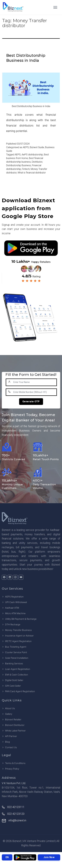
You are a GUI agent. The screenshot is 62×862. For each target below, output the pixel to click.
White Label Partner (15, 730)
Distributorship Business (18, 165)
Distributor (37, 161)
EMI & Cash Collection (16, 674)
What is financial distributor (32, 172)
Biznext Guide (37, 147)
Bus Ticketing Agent (15, 646)
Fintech (26, 169)
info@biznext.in (17, 820)
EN (7, 857)
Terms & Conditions (15, 763)
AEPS (26, 147)
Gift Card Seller (13, 685)
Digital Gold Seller (14, 680)
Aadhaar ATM (12, 607)
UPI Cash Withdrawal (16, 602)
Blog (7, 741)
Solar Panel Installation (16, 657)
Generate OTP (31, 401)
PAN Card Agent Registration (20, 691)
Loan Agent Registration (17, 669)
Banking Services (14, 663)
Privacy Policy (12, 768)
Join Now (48, 857)
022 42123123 (15, 813)
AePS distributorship (32, 154)
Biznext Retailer (13, 719)
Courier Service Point (16, 652)
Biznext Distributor (14, 725)
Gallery (8, 713)
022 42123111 (15, 807)
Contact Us (11, 747)
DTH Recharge (12, 624)
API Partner (11, 736)
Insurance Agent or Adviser (19, 635)
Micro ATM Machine (15, 613)
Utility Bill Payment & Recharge (21, 618)
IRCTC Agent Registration (18, 641)
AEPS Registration (14, 596)
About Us (10, 708)
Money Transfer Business (18, 630)
